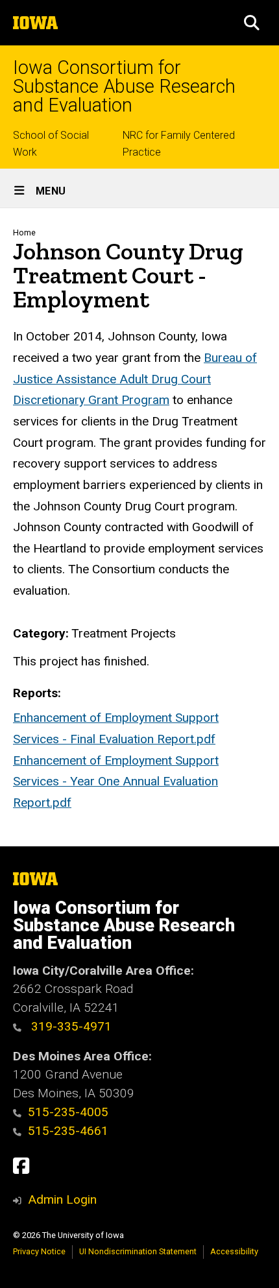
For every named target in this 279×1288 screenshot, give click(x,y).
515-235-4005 (68, 1111)
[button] (251, 22)
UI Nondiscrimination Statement (138, 1251)
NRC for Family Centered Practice (179, 143)
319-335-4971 (70, 1026)
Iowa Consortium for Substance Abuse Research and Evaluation (124, 86)
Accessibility (234, 1251)
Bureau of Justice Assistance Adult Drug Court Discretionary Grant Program (135, 378)
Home (24, 232)
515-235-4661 (68, 1130)
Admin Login (62, 1199)
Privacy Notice (39, 1251)
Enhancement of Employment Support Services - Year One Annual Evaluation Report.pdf (116, 781)
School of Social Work (51, 143)
